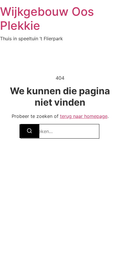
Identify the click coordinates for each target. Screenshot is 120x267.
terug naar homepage (83, 116)
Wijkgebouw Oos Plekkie (47, 18)
